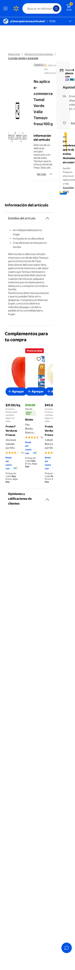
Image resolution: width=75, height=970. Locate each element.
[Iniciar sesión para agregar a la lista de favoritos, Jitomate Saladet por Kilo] (39, 359)
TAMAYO (39, 64)
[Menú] (6, 8)
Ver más (41, 174)
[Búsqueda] (56, 8)
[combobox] (41, 8)
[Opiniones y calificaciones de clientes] (47, 498)
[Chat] (66, 948)
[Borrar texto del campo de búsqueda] (51, 8)
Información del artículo (26, 205)
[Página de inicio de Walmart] (16, 8)
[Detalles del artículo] (47, 218)
